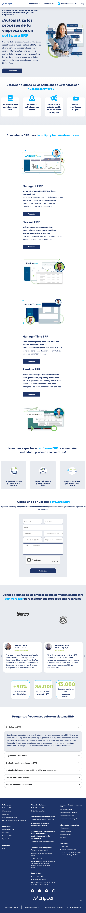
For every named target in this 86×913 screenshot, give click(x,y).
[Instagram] (46, 890)
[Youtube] (53, 890)
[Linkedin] (32, 890)
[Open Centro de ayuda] (76, 3)
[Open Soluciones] (39, 3)
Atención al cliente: (38, 805)
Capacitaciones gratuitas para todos (72, 483)
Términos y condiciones (32, 907)
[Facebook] (39, 890)
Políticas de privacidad (11, 907)
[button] (1, 621)
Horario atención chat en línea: (43, 817)
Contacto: (64, 844)
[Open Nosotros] (53, 3)
